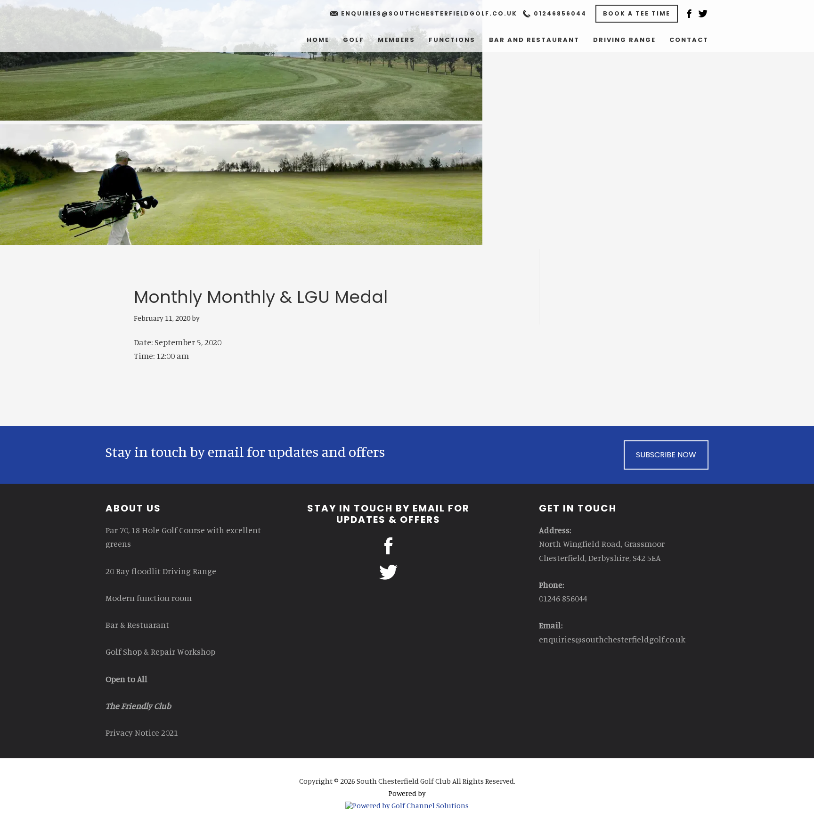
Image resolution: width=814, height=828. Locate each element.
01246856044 (560, 13)
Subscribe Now (666, 454)
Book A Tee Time (636, 13)
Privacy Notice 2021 (142, 732)
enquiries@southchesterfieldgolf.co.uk (429, 13)
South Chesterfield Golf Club (176, 28)
